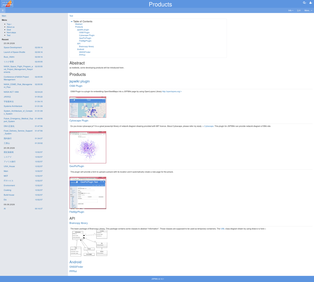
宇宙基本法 (9, 101)
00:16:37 (39, 208)
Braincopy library (86, 46)
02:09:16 (39, 47)
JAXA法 (7, 96)
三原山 (7, 143)
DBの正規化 (9, 126)
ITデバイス (8, 180)
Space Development (13, 47)
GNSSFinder (84, 52)
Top (8, 24)
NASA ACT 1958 (11, 91)
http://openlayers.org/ (171, 91)
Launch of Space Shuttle (14, 52)
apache (7, 3)
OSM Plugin (84, 32)
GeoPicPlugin (85, 38)
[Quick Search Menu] (305, 2)
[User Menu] (311, 2)
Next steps (11, 32)
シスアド (8, 156)
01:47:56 (39, 126)
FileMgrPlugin (85, 40)
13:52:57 (39, 152)
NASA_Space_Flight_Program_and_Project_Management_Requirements (18, 69)
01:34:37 (39, 138)
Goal (9, 29)
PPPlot (82, 54)
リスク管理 (9, 61)
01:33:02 (39, 143)
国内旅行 (8, 138)
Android (80, 49)
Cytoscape (209, 126)
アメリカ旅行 (10, 161)
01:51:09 (39, 106)
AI (5, 208)
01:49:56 (39, 118)
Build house (9, 194)
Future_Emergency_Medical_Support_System (18, 120)
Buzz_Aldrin (9, 56)
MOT (6, 175)
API (78, 43)
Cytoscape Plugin (87, 35)
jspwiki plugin (83, 29)
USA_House (9, 166)
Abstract (78, 24)
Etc (5, 199)
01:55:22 (39, 96)
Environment (9, 185)
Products (79, 26)
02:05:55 (39, 61)
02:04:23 (39, 91)
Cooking (7, 190)
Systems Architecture (13, 106)
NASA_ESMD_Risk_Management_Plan (18, 85)
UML (223, 228)
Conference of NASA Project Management (16, 78)
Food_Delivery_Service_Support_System (18, 132)
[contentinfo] (291, 10)
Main (4, 15)
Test (71, 15)
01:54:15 (39, 101)
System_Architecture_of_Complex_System (18, 112)
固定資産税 (9, 152)
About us (10, 26)
